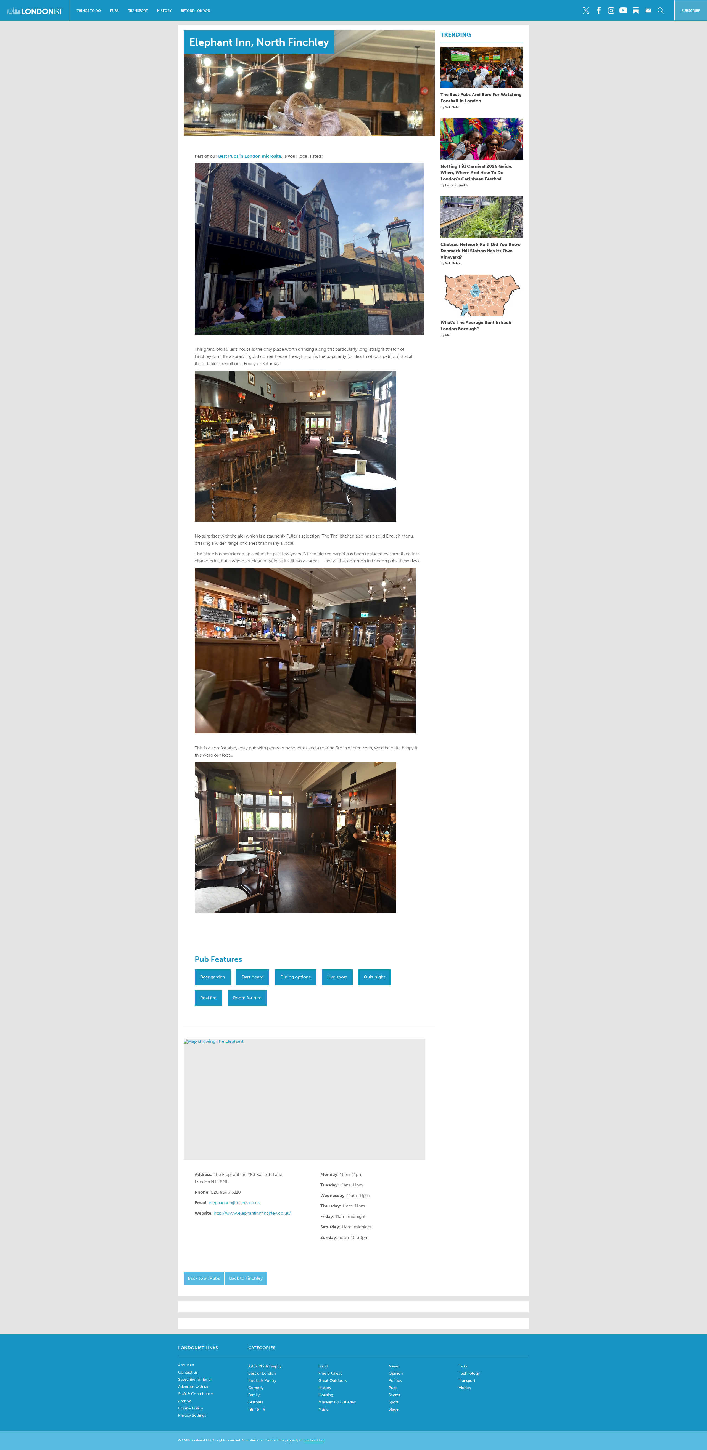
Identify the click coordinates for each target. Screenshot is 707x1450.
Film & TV (256, 1409)
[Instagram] (610, 10)
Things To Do (89, 10)
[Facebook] (598, 10)
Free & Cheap (330, 1373)
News (394, 1366)
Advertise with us (193, 1386)
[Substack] (635, 10)
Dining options (295, 977)
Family (254, 1395)
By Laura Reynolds (454, 185)
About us (186, 1365)
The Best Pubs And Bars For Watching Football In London (481, 97)
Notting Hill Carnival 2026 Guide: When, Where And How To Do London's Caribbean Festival (476, 173)
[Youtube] (623, 10)
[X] (586, 10)
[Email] (648, 10)
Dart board (253, 977)
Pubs (114, 10)
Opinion (396, 1373)
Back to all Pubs (204, 1278)
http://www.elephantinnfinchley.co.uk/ (252, 1213)
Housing (325, 1395)
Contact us (187, 1372)
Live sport (337, 977)
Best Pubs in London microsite (249, 156)
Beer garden (212, 977)
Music (323, 1409)
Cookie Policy (190, 1408)
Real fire (208, 998)
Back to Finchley (246, 1278)
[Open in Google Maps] (304, 1099)
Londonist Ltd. (313, 1440)
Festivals (255, 1402)
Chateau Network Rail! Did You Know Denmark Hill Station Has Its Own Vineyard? (480, 251)
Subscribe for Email (195, 1379)
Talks (463, 1366)
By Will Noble (450, 107)
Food (323, 1366)
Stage (394, 1409)
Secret (394, 1395)
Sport (393, 1402)
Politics (395, 1380)
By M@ (445, 335)
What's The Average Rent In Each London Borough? (475, 325)
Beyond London (195, 10)
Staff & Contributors (195, 1394)
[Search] (660, 10)
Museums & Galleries (337, 1402)
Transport (138, 10)
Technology (469, 1373)
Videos (465, 1387)
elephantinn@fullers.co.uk (234, 1202)
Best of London (262, 1373)
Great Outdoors (332, 1380)
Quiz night (374, 977)
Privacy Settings (192, 1415)
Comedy (255, 1387)
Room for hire (247, 998)
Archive (184, 1401)
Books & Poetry (262, 1380)
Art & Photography (264, 1366)
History (164, 10)
